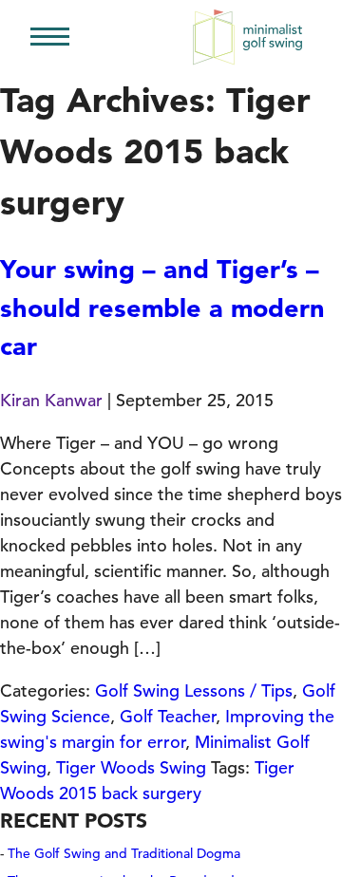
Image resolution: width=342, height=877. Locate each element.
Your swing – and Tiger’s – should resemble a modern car (162, 307)
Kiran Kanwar (51, 400)
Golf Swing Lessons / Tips (194, 690)
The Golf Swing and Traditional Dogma (124, 853)
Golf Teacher (168, 716)
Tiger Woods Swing (131, 767)
